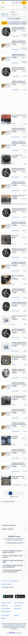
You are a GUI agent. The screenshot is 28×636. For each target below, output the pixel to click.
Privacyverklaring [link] (5, 608)
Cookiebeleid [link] (17, 608)
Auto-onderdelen (13, 23)
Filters (5, 23)
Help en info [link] (4, 605)
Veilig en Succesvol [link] (19, 603)
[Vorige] (7, 493)
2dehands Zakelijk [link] (6, 603)
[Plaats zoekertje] (24, 2)
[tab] (3, 14)
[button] (16, 2)
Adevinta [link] (16, 615)
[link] (3, 2)
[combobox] (12, 7)
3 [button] (17, 493)
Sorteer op (12, 12)
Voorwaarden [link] (17, 605)
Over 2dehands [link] (5, 615)
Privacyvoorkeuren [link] (6, 611)
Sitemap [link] (3, 618)
